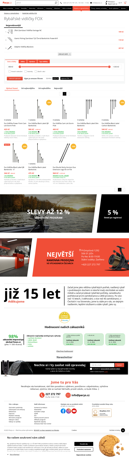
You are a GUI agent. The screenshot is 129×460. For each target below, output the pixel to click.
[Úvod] (7, 3)
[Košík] (125, 2)
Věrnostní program (15, 418)
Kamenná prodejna (40, 407)
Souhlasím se (96, 369)
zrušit (106, 372)
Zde (47, 449)
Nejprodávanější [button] (13, 25)
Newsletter (38, 409)
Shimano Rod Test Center (42, 424)
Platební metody (14, 416)
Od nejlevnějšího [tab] (28, 88)
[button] (55, 2)
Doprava (11, 414)
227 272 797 (52, 394)
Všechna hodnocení (64, 351)
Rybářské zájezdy (40, 422)
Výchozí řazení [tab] (12, 88)
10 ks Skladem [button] (82, 132)
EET (35, 416)
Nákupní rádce (14, 420)
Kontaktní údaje (39, 412)
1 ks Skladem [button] (32, 132)
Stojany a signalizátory (11, 13)
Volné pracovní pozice (41, 418)
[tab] (11, 61)
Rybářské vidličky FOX (29, 13)
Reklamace (12, 412)
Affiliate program (40, 420)
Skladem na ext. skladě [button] (61, 176)
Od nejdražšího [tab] (44, 88)
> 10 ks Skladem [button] (9, 132)
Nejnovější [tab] (58, 88)
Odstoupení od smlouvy (17, 409)
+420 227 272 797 (69, 3)
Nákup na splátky (14, 422)
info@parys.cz (97, 3)
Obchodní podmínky (15, 407)
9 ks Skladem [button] (106, 132)
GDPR (36, 414)
